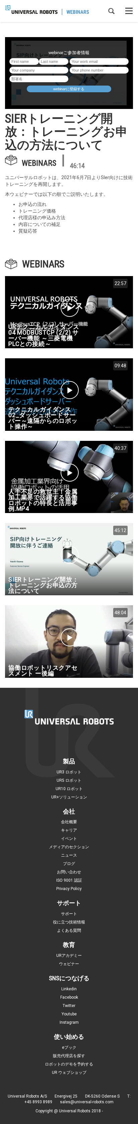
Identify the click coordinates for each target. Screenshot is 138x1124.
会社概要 (69, 822)
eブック (69, 1047)
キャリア (69, 830)
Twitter (69, 1005)
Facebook (69, 997)
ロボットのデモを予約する (69, 1064)
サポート (69, 913)
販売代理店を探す (69, 1055)
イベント (69, 838)
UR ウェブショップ (69, 1072)
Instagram (69, 1022)
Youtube (69, 1014)
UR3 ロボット (69, 772)
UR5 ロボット (69, 780)
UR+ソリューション (69, 797)
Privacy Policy (69, 888)
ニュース (69, 855)
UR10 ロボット (69, 788)
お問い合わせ (69, 872)
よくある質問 (69, 930)
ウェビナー (69, 964)
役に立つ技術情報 (69, 922)
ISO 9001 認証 (69, 880)
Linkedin (69, 989)
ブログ (69, 863)
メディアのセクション (69, 847)
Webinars (39, 162)
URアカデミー (69, 955)
